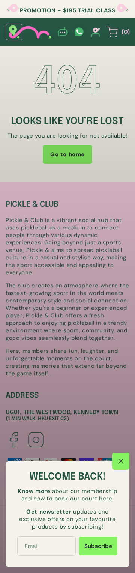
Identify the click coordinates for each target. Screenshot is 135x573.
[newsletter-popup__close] (120, 461)
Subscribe (98, 546)
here (105, 498)
